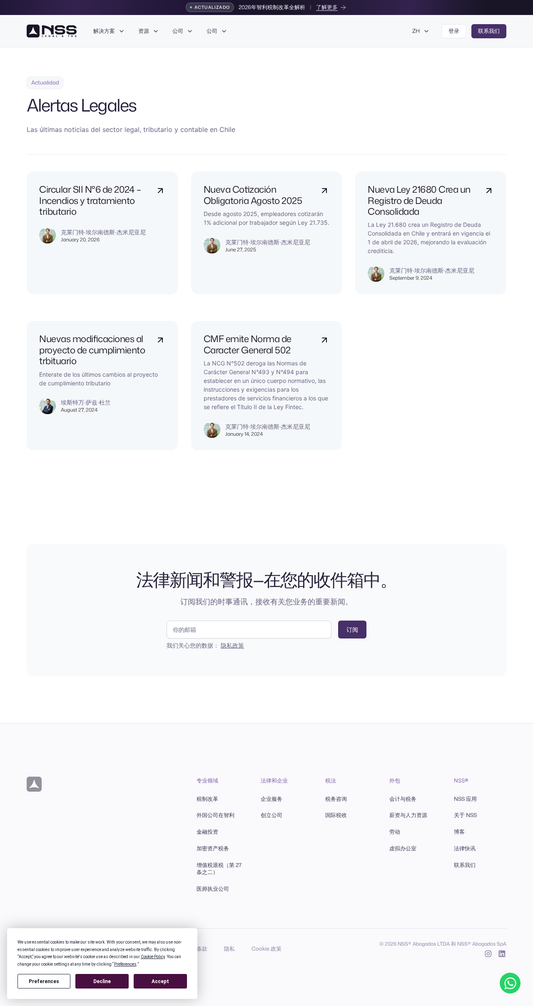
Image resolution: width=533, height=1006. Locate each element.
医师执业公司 (213, 888)
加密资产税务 (213, 848)
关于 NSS (465, 815)
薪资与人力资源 (408, 815)
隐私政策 (232, 645)
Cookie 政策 (266, 948)
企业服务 (271, 798)
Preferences (44, 981)
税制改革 (207, 798)
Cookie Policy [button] (153, 956)
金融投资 (207, 831)
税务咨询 (336, 798)
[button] (109, 31)
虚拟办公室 (402, 848)
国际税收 (336, 815)
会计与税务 (402, 798)
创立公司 (271, 815)
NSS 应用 (465, 798)
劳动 (394, 831)
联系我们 (465, 865)
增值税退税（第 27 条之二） (219, 868)
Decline (102, 981)
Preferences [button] (125, 964)
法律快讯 (465, 848)
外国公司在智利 (215, 815)
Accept (160, 981)
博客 (459, 831)
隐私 (229, 948)
